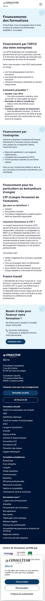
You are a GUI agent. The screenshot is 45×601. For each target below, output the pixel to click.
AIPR (5, 413)
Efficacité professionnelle (13, 481)
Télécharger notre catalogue (14, 518)
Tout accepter (22, 582)
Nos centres (8, 514)
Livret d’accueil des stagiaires (15, 538)
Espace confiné (9, 434)
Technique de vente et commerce (17, 492)
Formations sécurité (11, 407)
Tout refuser (35, 559)
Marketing (7, 478)
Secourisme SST (10, 441)
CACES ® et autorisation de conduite (18, 410)
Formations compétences (14, 457)
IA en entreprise (9, 464)
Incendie (6, 431)
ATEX (5, 424)
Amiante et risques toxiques (14, 438)
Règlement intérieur (11, 534)
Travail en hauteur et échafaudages (18, 420)
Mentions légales (10, 521)
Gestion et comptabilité (12, 488)
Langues (6, 467)
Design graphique (10, 471)
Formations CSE (10, 445)
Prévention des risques (12, 448)
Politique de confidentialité (14, 525)
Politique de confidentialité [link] (22, 594)
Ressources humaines (12, 485)
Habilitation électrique (12, 417)
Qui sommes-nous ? (11, 497)
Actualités (7, 504)
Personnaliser (22, 588)
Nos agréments (9, 511)
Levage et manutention (12, 427)
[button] (40, 4)
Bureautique (8, 461)
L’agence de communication (15, 501)
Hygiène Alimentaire (11, 452)
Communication (9, 474)
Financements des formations (15, 508)
